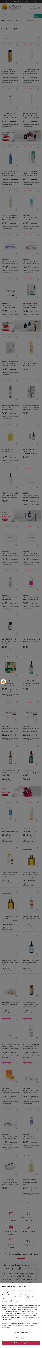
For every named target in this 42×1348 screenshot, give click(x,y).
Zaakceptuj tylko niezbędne (21, 1332)
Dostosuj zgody (21, 1338)
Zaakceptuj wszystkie (21, 1343)
